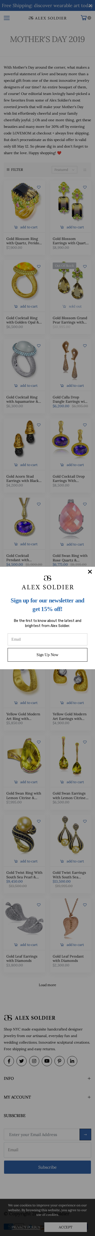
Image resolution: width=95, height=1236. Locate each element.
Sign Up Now (47, 655)
